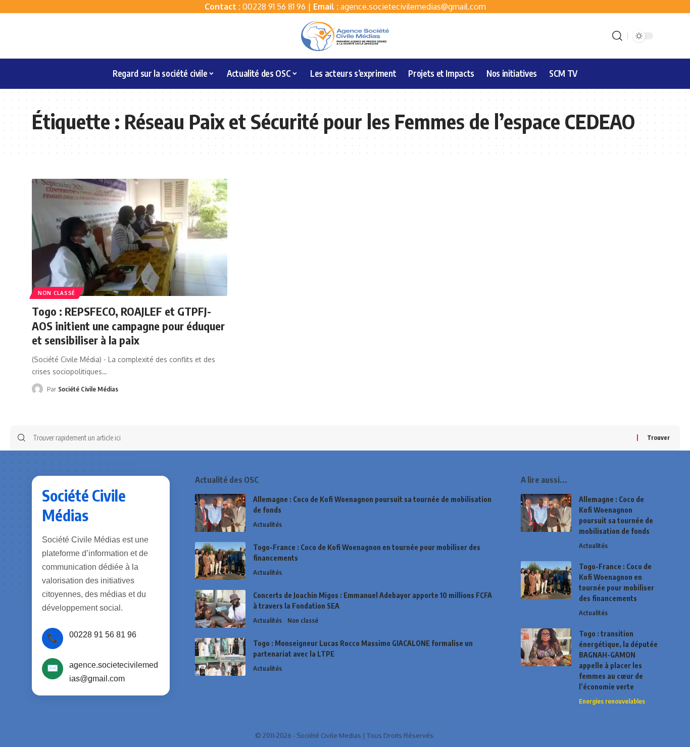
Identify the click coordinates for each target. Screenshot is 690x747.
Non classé (56, 293)
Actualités (267, 524)
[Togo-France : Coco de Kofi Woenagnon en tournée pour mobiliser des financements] (220, 561)
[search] (617, 35)
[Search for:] (331, 438)
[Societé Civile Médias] (344, 36)
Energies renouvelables (612, 701)
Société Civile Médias (88, 389)
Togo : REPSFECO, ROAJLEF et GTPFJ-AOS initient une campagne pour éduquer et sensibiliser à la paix (128, 325)
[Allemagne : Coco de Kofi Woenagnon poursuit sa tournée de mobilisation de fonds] (220, 513)
